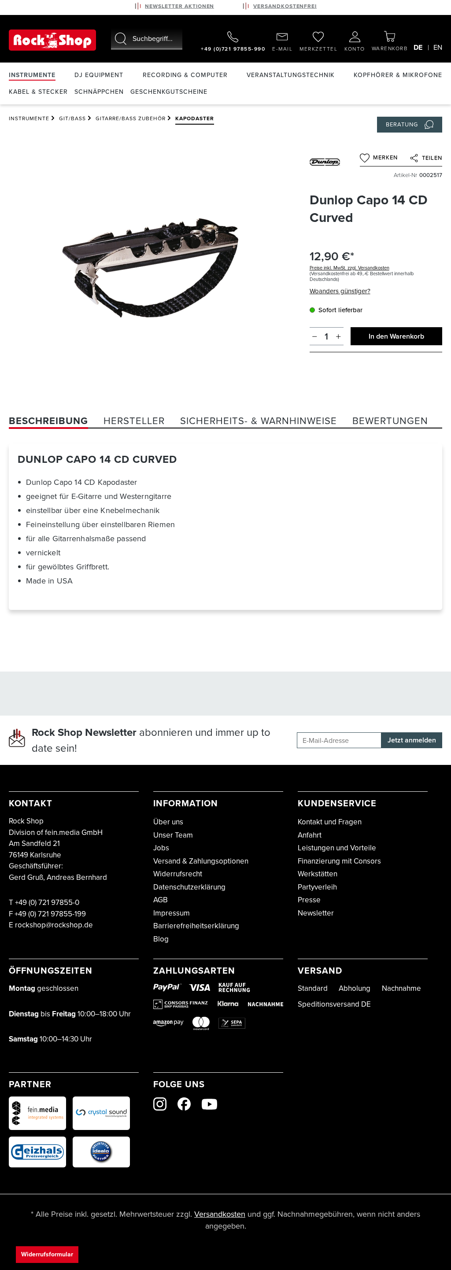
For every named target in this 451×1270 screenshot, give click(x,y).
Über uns (168, 821)
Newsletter (316, 913)
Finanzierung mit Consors (339, 861)
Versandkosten (219, 1214)
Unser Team (173, 835)
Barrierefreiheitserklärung (196, 925)
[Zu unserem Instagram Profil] (159, 1104)
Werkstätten (317, 873)
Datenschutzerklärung (189, 887)
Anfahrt (310, 835)
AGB (160, 899)
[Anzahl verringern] (315, 336)
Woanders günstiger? (340, 291)
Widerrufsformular (47, 1254)
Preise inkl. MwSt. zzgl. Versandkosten (349, 267)
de (418, 47)
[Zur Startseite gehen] (52, 40)
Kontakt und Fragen (330, 821)
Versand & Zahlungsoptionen (200, 861)
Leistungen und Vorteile (337, 847)
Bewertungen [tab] (390, 420)
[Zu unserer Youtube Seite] (209, 1104)
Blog (161, 939)
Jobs (161, 847)
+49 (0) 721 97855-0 (47, 902)
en (437, 47)
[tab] (48, 420)
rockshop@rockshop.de (54, 924)
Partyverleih (317, 887)
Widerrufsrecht (177, 873)
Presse (309, 899)
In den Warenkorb (396, 336)
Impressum (171, 913)
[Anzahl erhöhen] (338, 336)
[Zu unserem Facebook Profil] (184, 1104)
